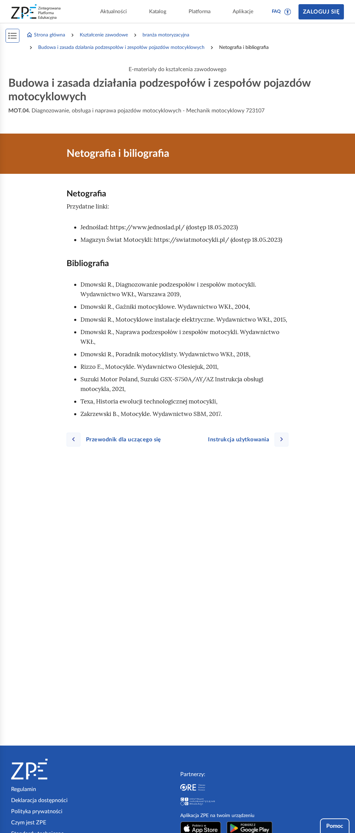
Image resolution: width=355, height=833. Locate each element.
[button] (288, 12)
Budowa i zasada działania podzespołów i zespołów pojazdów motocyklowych (121, 47)
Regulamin (23, 789)
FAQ (276, 11)
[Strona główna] (50, 769)
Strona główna (49, 35)
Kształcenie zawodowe (104, 35)
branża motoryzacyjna (165, 35)
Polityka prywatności (36, 811)
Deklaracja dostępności (39, 800)
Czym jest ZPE (28, 822)
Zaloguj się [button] (321, 12)
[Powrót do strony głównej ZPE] (36, 11)
